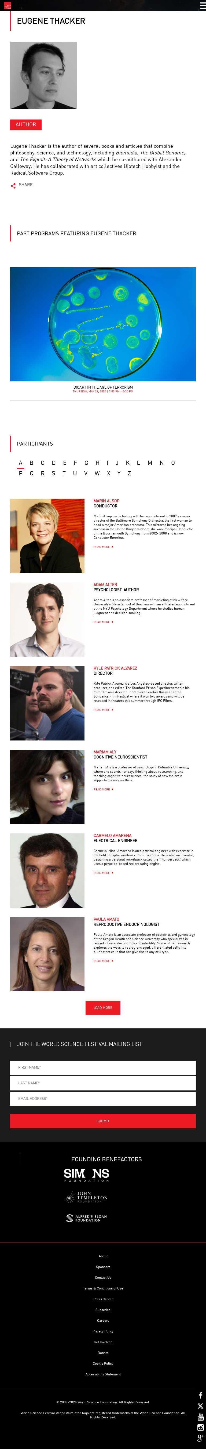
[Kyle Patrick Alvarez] (47, 703)
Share (26, 185)
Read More (102, 547)
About (103, 1256)
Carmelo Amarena (116, 838)
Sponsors (103, 1267)
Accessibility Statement (103, 1374)
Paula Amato (126, 922)
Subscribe (103, 1310)
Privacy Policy (103, 1331)
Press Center (103, 1299)
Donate (103, 1353)
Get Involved (103, 1342)
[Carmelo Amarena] (47, 870)
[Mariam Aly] (47, 787)
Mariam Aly (120, 755)
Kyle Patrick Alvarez (115, 671)
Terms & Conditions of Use (103, 1288)
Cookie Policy (103, 1363)
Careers (103, 1320)
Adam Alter (116, 587)
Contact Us (103, 1278)
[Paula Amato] (47, 954)
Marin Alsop (106, 503)
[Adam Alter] (47, 620)
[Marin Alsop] (47, 536)
